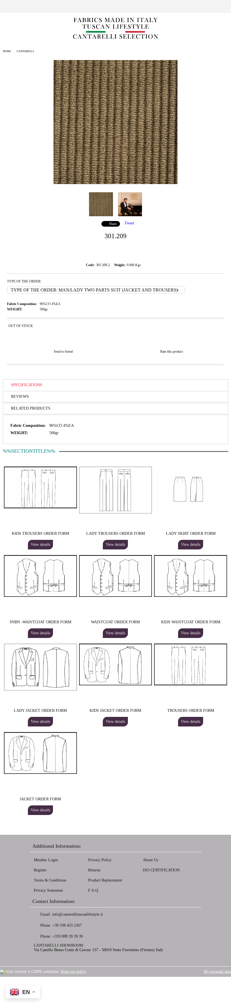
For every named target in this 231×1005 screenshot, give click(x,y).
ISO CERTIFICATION (161, 870)
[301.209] (115, 183)
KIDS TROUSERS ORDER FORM (40, 533)
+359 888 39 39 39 (67, 936)
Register (40, 870)
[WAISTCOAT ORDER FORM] (115, 595)
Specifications (26, 385)
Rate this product (171, 352)
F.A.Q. (93, 890)
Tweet (129, 223)
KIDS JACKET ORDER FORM (115, 710)
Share (113, 224)
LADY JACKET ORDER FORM (40, 710)
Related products (30, 408)
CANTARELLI (25, 51)
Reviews (20, 396)
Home (7, 51)
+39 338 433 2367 (67, 925)
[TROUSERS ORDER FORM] (190, 684)
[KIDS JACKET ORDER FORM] (115, 684)
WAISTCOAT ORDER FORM (115, 622)
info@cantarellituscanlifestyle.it (77, 914)
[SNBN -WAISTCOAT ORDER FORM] (40, 595)
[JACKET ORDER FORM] (40, 772)
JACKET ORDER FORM (40, 799)
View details (40, 544)
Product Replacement (105, 880)
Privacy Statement (48, 890)
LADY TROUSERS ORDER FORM (115, 533)
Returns (94, 870)
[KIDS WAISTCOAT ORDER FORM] (190, 595)
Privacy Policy (100, 860)
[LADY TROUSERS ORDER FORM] (115, 512)
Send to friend (63, 352)
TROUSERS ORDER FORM (190, 710)
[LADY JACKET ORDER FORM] (40, 689)
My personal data (217, 971)
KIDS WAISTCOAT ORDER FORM (190, 622)
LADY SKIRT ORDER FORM (191, 533)
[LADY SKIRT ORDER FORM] (190, 512)
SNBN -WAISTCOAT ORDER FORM (40, 622)
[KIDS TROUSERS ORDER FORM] (40, 507)
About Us (150, 860)
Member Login (46, 860)
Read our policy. (74, 971)
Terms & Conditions (50, 880)
